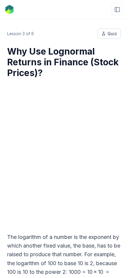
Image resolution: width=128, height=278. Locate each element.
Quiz (112, 33)
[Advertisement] (64, 152)
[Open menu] (117, 10)
